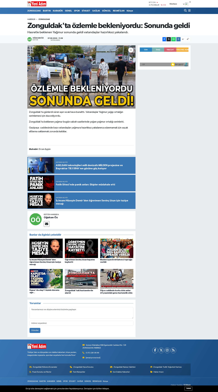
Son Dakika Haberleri (121, 372)
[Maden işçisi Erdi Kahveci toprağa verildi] (116, 248)
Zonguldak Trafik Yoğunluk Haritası (167, 367)
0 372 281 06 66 (92, 353)
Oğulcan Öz (51, 217)
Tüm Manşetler (79, 372)
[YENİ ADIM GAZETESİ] (36, 4)
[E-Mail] (46, 224)
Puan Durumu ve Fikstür (41, 372)
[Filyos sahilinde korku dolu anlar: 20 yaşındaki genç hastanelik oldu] (116, 279)
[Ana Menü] (189, 10)
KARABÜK (58, 11)
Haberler (31, 19)
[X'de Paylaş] (169, 39)
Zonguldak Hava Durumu (83, 367)
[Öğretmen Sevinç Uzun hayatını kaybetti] (81, 248)
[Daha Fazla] (178, 39)
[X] (161, 350)
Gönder (35, 330)
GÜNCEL (106, 11)
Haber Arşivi (159, 372)
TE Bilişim (187, 385)
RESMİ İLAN (119, 11)
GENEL (68, 11)
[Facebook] (155, 350)
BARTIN (47, 11)
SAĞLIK (96, 11)
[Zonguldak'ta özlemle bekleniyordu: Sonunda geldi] (81, 77)
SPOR (77, 11)
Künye (130, 11)
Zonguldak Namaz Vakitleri (124, 367)
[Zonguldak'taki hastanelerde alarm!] (81, 279)
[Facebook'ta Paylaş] (164, 39)
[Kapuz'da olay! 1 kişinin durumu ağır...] (46, 279)
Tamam (188, 388)
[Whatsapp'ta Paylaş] (173, 39)
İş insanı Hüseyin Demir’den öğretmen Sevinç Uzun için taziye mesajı (45, 262)
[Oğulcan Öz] (36, 219)
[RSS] (173, 350)
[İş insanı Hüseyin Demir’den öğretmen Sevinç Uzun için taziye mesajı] (46, 248)
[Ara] (185, 10)
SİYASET (86, 11)
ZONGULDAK (34, 11)
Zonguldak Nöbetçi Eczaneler (45, 367)
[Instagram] (167, 350)
